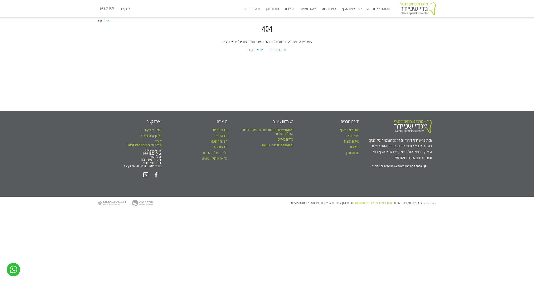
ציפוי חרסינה (329, 8)
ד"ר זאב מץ (221, 136)
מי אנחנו (221, 121)
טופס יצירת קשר (152, 130)
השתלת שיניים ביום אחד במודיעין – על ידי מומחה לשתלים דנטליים (267, 131)
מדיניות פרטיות (313, 203)
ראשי (108, 21)
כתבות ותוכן (272, 8)
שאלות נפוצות (308, 8)
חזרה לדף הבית (278, 49)
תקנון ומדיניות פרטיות (381, 203)
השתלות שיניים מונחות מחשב (277, 145)
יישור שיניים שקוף (352, 8)
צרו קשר (125, 8)
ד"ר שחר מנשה (219, 141)
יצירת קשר (154, 121)
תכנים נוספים (350, 121)
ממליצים (289, 8)
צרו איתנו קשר (255, 49)
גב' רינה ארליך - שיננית (215, 152)
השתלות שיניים (283, 121)
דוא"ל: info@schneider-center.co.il (144, 143)
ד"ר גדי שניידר (220, 130)
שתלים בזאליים (285, 139)
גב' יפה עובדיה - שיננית (214, 158)
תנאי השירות (296, 203)
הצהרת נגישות (362, 203)
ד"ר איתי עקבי (220, 147)
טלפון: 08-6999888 (150, 136)
